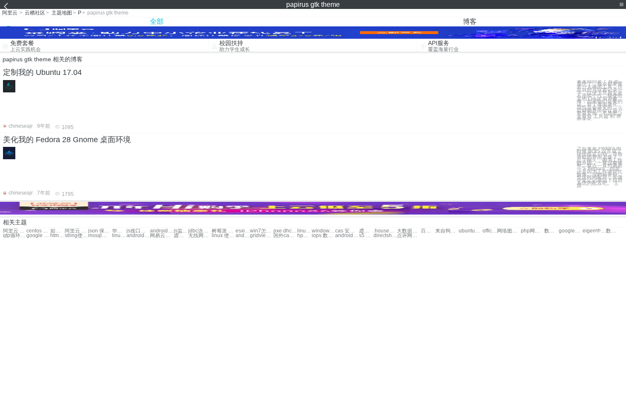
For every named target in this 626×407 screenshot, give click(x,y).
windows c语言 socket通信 (323, 231)
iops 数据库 (323, 235)
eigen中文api (594, 231)
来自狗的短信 (447, 231)
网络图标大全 (508, 231)
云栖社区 (35, 13)
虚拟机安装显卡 (366, 231)
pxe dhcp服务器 (285, 231)
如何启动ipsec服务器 (57, 231)
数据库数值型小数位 (551, 231)
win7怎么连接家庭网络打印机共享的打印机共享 (261, 231)
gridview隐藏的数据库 (261, 235)
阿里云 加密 (76, 231)
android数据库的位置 (161, 231)
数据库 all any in (613, 231)
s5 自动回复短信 (366, 235)
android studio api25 (347, 235)
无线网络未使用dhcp (200, 235)
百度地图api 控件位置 (428, 231)
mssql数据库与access (100, 235)
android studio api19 (138, 235)
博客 (470, 21)
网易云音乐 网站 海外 (161, 235)
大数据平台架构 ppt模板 (408, 231)
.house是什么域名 (385, 231)
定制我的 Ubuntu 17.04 (42, 72)
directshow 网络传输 (385, 235)
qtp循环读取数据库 (14, 235)
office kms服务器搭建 (489, 231)
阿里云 (9, 13)
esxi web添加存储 (242, 231)
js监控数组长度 (181, 231)
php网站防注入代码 (532, 231)
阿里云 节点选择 (14, 231)
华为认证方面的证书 (119, 231)
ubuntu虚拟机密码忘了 (470, 231)
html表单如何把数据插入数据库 (57, 235)
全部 (157, 21)
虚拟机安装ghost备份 (181, 235)
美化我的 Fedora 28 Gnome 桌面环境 (67, 139)
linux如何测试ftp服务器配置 (119, 235)
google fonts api (38, 235)
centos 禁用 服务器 (38, 231)
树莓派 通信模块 (223, 231)
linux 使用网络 (223, 235)
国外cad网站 (285, 235)
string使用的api (76, 235)
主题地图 (62, 13)
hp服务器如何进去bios (304, 235)
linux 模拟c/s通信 (304, 231)
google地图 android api (570, 231)
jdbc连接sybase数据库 (200, 231)
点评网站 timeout (408, 235)
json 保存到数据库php (100, 231)
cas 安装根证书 (347, 231)
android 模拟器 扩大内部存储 (242, 235)
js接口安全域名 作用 (138, 231)
